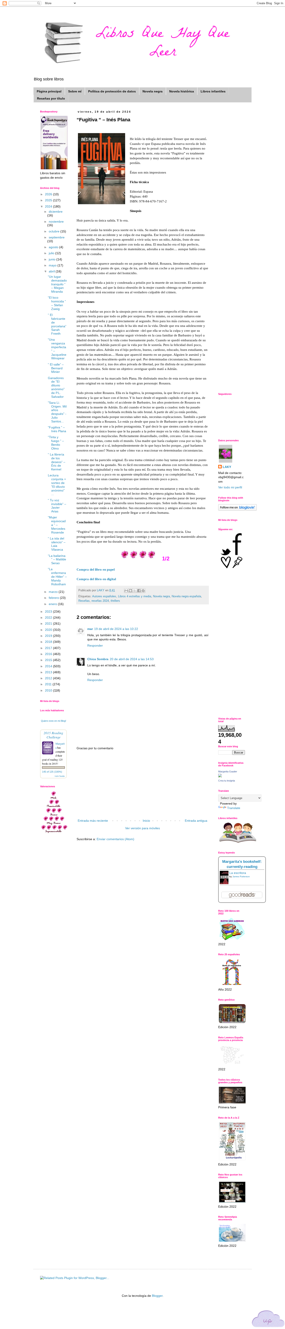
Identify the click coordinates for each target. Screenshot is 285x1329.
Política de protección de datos (112, 91)
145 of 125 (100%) (52, 771)
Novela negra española (186, 596)
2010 (49, 690)
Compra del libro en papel (96, 569)
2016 (49, 654)
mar (90, 629)
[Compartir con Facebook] (139, 590)
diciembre (56, 211)
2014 (49, 666)
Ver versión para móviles (142, 828)
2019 (49, 636)
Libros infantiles (213, 91)
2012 (49, 678)
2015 (49, 660)
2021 (49, 623)
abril (52, 271)
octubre (54, 231)
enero (53, 604)
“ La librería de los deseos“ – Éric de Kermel (56, 462)
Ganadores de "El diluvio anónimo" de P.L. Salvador (56, 387)
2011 (49, 684)
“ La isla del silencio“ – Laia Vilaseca (56, 544)
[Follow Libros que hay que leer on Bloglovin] (237, 509)
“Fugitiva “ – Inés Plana (57, 429)
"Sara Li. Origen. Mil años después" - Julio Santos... (57, 412)
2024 (49, 206)
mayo (53, 265)
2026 (49, 194)
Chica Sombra (97, 659)
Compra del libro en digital (96, 579)
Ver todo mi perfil (230, 487)
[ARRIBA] (268, 1319)
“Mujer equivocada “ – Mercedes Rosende (57, 525)
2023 (49, 611)
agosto (54, 247)
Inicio (146, 820)
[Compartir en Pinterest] (143, 590)
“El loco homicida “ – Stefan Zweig (57, 303)
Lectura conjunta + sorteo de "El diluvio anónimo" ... (57, 485)
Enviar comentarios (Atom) (115, 839)
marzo (54, 592)
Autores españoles (104, 596)
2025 (49, 200)
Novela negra (152, 91)
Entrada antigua (196, 820)
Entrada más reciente (93, 820)
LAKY (227, 467)
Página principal (49, 91)
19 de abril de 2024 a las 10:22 (116, 629)
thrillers (115, 600)
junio (52, 259)
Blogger (157, 1295)
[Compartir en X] (134, 590)
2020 (49, 630)
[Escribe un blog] (130, 590)
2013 (49, 672)
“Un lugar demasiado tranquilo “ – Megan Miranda (57, 284)
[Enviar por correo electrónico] (126, 590)
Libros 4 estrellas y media (134, 596)
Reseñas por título (51, 98)
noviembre (56, 221)
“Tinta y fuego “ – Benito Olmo (56, 442)
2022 (49, 617)
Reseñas (84, 600)
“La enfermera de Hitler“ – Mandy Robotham (57, 576)
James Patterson (241, 876)
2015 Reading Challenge (53, 734)
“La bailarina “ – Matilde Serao (57, 559)
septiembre (57, 237)
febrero (54, 598)
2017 (49, 648)
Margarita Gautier (227, 771)
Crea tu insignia (226, 780)
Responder (95, 645)
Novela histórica (181, 91)
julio (52, 253)
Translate (233, 808)
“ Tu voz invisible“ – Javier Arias (57, 505)
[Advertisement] (142, 784)
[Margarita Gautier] (220, 776)
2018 (49, 642)
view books (60, 775)
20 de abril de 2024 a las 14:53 (132, 659)
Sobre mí (74, 91)
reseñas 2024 (100, 600)
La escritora (237, 873)
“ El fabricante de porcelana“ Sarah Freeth (57, 324)
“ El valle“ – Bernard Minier (56, 368)
